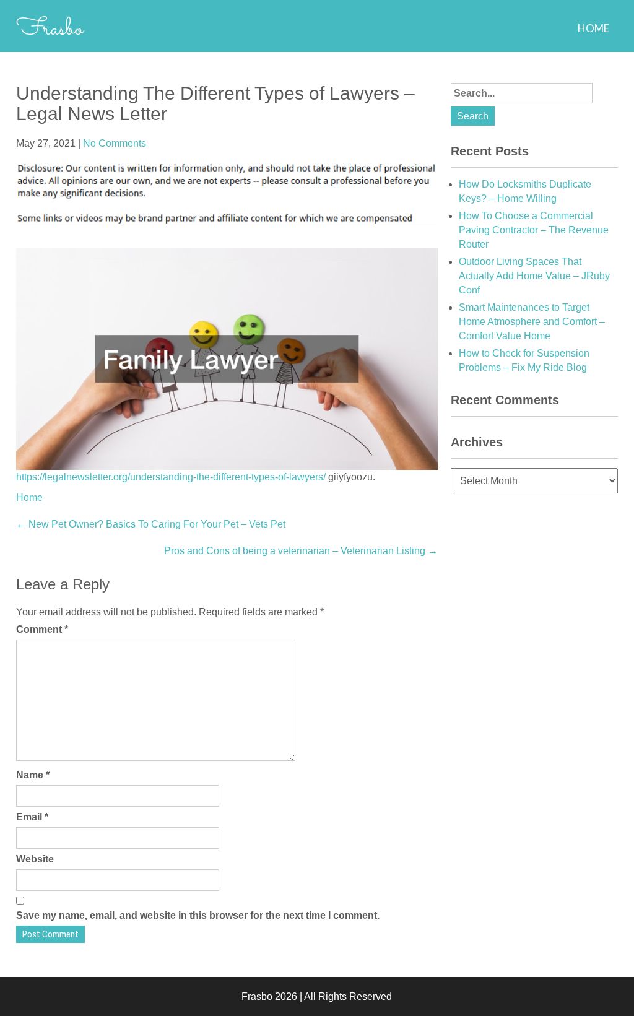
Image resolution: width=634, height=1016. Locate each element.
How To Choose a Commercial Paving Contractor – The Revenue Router (534, 230)
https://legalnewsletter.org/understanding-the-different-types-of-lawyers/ (171, 477)
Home (593, 28)
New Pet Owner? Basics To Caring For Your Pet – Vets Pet (150, 524)
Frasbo (50, 29)
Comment (42, 629)
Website (35, 859)
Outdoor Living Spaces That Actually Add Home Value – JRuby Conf (534, 275)
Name (33, 775)
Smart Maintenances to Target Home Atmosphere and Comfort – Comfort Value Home (532, 321)
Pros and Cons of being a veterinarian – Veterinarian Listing (301, 550)
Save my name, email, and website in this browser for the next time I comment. (198, 915)
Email (32, 817)
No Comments (114, 143)
